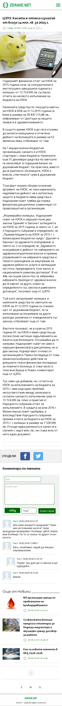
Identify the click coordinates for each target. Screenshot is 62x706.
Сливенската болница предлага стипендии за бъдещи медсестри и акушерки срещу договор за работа (39, 627)
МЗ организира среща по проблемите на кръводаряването (39, 601)
